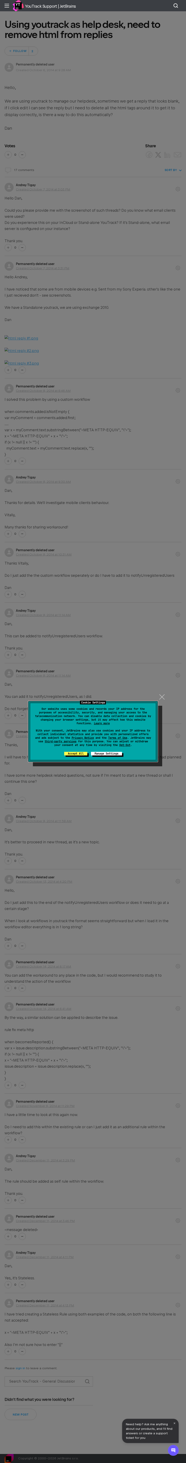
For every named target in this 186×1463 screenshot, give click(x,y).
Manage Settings (106, 753)
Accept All (76, 753)
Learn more (102, 723)
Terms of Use (117, 738)
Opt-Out (124, 745)
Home (18, 5)
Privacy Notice (83, 738)
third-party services (60, 741)
